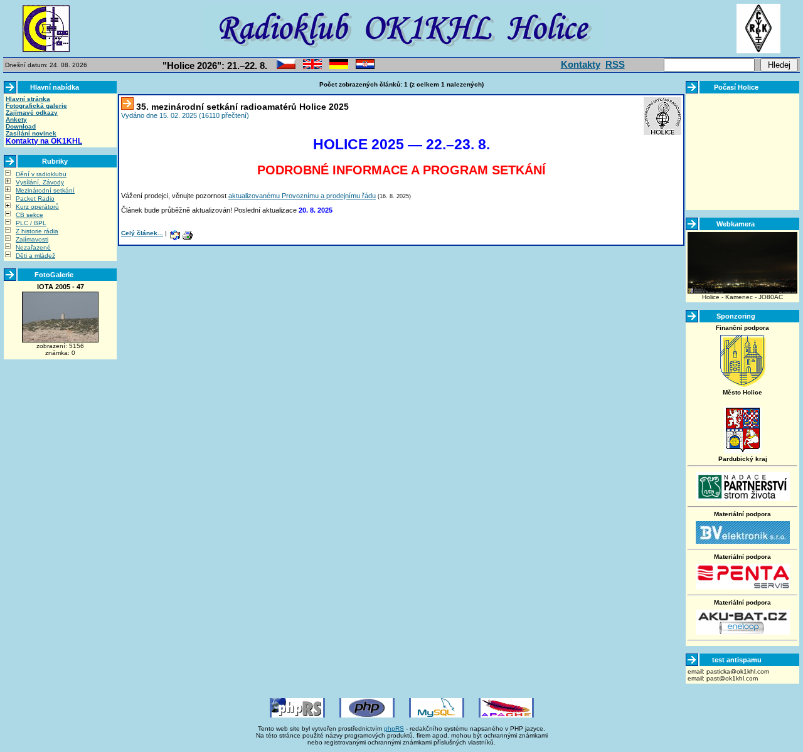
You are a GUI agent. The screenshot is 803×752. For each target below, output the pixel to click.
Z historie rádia (37, 231)
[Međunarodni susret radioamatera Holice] (365, 66)
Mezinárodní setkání (45, 190)
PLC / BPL (31, 223)
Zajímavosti (32, 239)
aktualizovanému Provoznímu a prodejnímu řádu (302, 195)
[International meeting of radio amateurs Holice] (312, 66)
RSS (615, 64)
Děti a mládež (35, 255)
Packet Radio (35, 198)
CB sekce (29, 214)
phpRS (394, 728)
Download (21, 126)
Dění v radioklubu (41, 174)
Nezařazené (33, 247)
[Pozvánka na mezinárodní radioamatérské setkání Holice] (286, 66)
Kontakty (580, 64)
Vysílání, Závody (40, 182)
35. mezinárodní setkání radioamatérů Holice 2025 (242, 107)
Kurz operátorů (37, 206)
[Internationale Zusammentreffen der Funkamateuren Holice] (338, 66)
